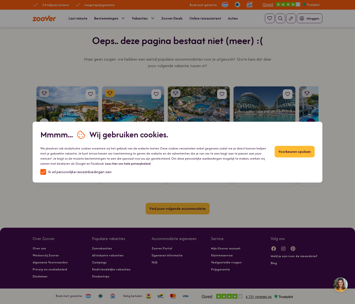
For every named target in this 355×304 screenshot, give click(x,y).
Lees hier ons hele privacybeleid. (128, 163)
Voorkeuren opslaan (294, 151)
